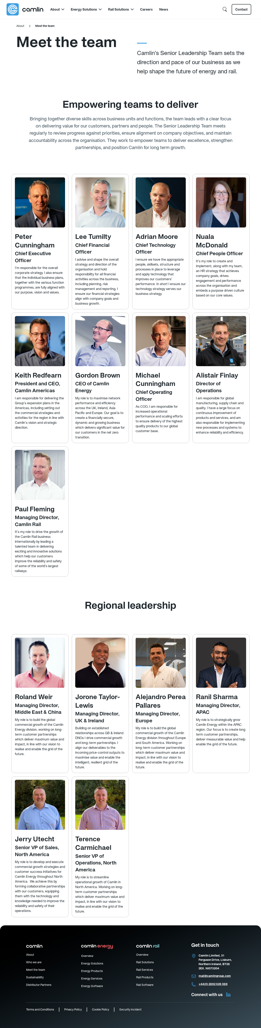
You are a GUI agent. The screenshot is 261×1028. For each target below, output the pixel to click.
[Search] (225, 9)
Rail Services (144, 969)
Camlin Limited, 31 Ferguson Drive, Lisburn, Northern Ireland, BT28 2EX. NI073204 (215, 962)
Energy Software (92, 986)
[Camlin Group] (25, 9)
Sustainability (35, 977)
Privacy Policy (73, 1009)
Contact (241, 9)
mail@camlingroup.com (215, 975)
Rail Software (145, 984)
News (163, 9)
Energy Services (91, 978)
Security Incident (130, 1009)
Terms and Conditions (40, 1009)
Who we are (34, 962)
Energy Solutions (84, 9)
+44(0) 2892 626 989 (213, 984)
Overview (87, 956)
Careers (146, 9)
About (55, 9)
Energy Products (92, 971)
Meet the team (35, 969)
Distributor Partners (38, 984)
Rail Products (144, 977)
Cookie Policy (100, 1009)
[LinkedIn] (228, 994)
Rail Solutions (118, 9)
